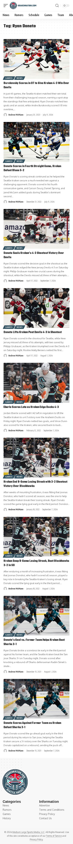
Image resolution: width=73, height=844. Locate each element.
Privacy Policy (36, 839)
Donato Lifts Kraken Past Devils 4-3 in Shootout (33, 332)
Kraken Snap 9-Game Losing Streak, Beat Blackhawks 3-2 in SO (36, 563)
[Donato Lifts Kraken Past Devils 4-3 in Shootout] (36, 308)
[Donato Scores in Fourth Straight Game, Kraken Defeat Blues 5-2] (36, 142)
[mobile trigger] (7, 5)
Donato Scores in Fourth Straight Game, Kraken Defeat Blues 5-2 (32, 168)
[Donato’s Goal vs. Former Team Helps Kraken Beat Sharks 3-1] (36, 616)
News (20, 78)
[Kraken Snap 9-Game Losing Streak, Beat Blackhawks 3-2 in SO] (36, 537)
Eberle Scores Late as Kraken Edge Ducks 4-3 (31, 407)
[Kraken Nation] (23, 5)
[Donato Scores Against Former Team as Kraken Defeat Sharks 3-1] (36, 699)
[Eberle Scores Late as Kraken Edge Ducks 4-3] (36, 383)
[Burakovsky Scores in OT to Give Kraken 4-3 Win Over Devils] (36, 59)
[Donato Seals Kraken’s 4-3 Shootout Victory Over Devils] (36, 229)
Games (9, 78)
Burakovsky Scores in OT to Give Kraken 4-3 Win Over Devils (36, 85)
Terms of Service (54, 836)
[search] (57, 5)
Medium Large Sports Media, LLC (28, 832)
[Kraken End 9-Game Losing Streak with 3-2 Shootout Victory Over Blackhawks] (36, 457)
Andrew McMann (15, 114)
